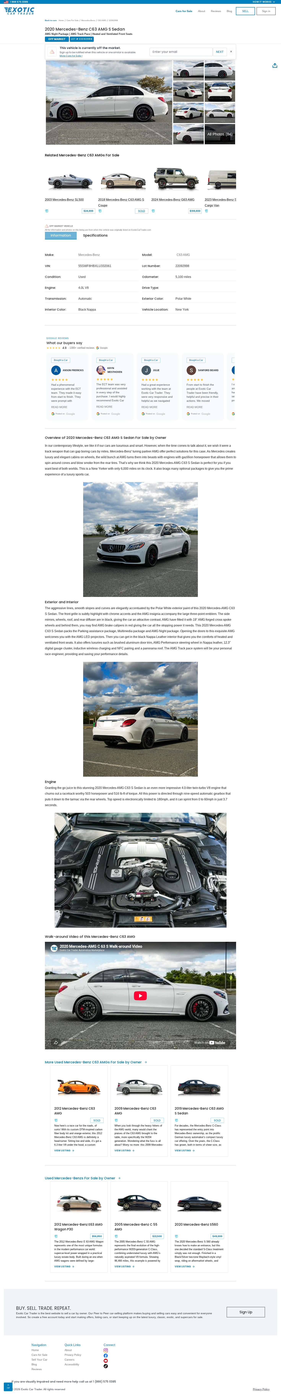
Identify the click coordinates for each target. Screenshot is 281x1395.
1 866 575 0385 (19, 1)
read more (59, 407)
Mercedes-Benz (88, 20)
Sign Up (246, 1312)
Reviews (216, 11)
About (201, 11)
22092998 (113, 20)
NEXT (220, 52)
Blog (229, 11)
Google (70, 413)
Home (61, 20)
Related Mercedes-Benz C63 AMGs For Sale (82, 155)
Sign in (266, 11)
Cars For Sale (73, 20)
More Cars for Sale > (71, 55)
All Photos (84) (219, 134)
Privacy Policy (261, 1389)
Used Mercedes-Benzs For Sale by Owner (80, 1178)
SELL (245, 11)
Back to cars (51, 20)
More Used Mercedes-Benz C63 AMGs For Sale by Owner (93, 1062)
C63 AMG (102, 20)
